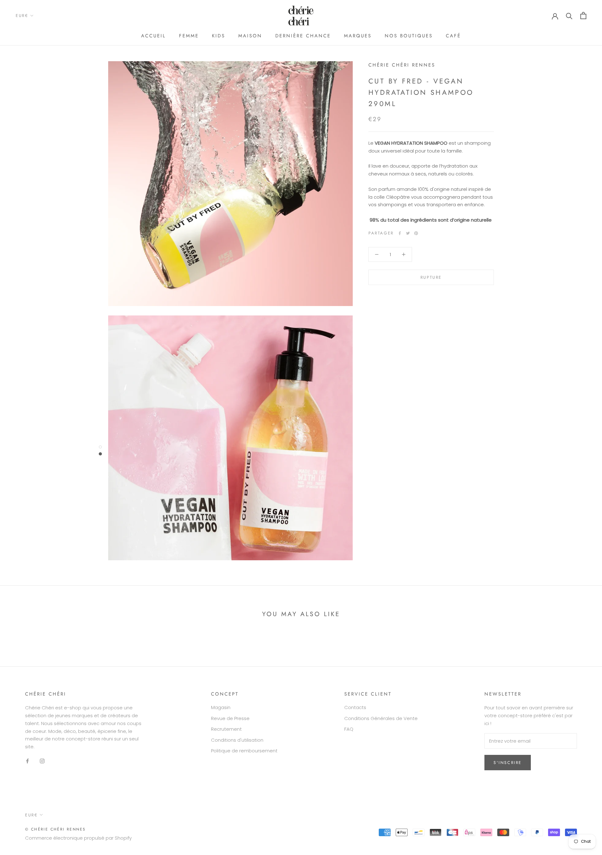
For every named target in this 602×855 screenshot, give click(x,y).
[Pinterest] (416, 233)
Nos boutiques (409, 35)
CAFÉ (453, 35)
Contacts (355, 707)
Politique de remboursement (244, 750)
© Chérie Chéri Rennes (55, 829)
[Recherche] (569, 15)
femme (189, 35)
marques (358, 35)
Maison (250, 35)
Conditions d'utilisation (237, 740)
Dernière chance (303, 35)
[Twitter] (408, 233)
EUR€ (22, 16)
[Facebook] (400, 233)
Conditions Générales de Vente (381, 718)
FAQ (348, 729)
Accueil (153, 35)
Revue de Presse (230, 718)
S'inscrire (508, 763)
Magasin (220, 707)
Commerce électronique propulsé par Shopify (78, 838)
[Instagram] (42, 761)
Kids (218, 35)
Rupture (431, 277)
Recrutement (226, 729)
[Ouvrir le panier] (583, 15)
